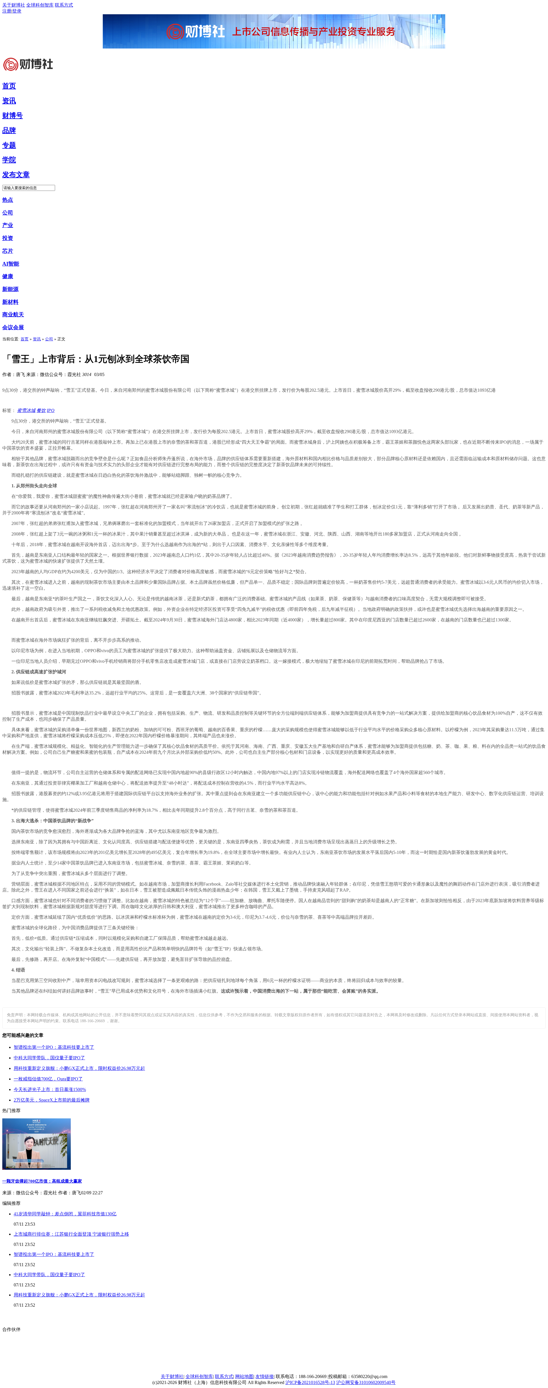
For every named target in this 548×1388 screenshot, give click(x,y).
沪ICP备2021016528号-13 (310, 1382)
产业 (7, 225)
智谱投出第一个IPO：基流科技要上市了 (54, 1047)
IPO (51, 410)
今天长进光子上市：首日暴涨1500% (50, 1089)
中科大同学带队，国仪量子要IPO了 (49, 1057)
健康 (7, 276)
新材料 (10, 302)
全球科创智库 (40, 5)
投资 (7, 238)
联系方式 (64, 5)
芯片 (7, 251)
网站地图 (244, 1376)
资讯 (37, 339)
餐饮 (41, 410)
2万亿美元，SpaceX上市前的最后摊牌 (52, 1100)
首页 (25, 339)
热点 (7, 200)
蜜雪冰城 (26, 410)
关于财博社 (13, 5)
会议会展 (13, 327)
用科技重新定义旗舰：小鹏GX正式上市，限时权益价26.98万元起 (79, 1068)
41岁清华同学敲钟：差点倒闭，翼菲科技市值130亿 (65, 1213)
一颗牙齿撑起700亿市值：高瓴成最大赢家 (42, 1181)
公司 (7, 213)
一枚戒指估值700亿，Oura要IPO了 (48, 1078)
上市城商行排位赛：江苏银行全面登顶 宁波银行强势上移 (71, 1234)
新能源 (10, 289)
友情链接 (264, 1376)
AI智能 (10, 264)
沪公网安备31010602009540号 (366, 1382)
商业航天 (13, 315)
